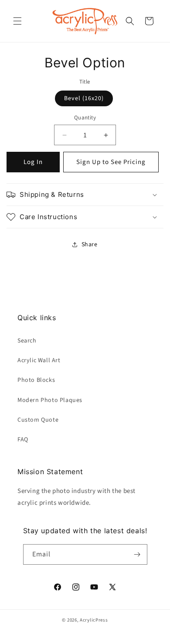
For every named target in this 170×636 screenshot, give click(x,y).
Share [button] (90, 244)
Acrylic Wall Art (39, 360)
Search (27, 340)
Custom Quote (37, 420)
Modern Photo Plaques (49, 400)
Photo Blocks (36, 380)
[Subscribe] (137, 554)
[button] (17, 21)
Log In (33, 162)
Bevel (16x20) (84, 98)
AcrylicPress (94, 620)
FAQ (22, 439)
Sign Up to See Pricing (111, 162)
